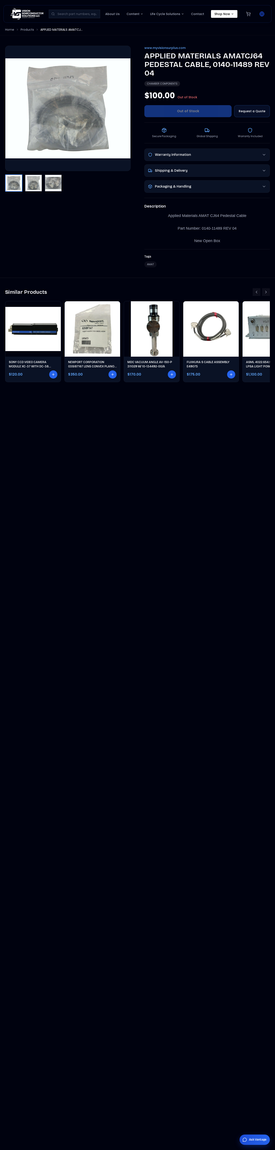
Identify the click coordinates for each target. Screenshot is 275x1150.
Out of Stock (188, 111)
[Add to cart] (53, 374)
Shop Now (222, 14)
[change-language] (261, 14)
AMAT (150, 264)
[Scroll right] (266, 292)
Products (27, 29)
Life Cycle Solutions (165, 14)
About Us (112, 14)
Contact (197, 14)
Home (9, 29)
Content (133, 14)
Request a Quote (252, 111)
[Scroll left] (256, 292)
